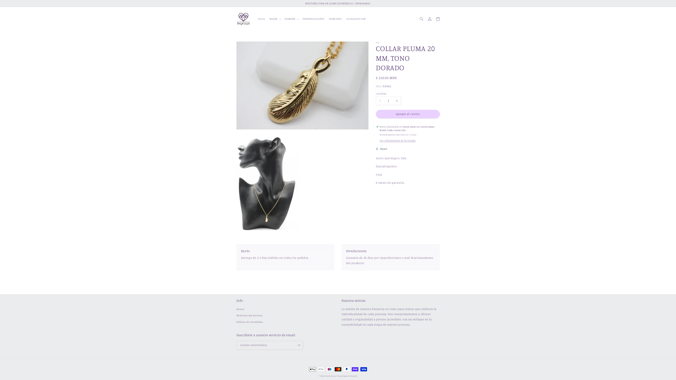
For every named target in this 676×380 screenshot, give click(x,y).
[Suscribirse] (299, 345)
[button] (274, 19)
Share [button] (383, 148)
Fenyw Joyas (330, 376)
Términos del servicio (249, 315)
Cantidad (381, 93)
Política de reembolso (249, 321)
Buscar (240, 309)
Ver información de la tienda (398, 140)
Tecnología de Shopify (347, 376)
